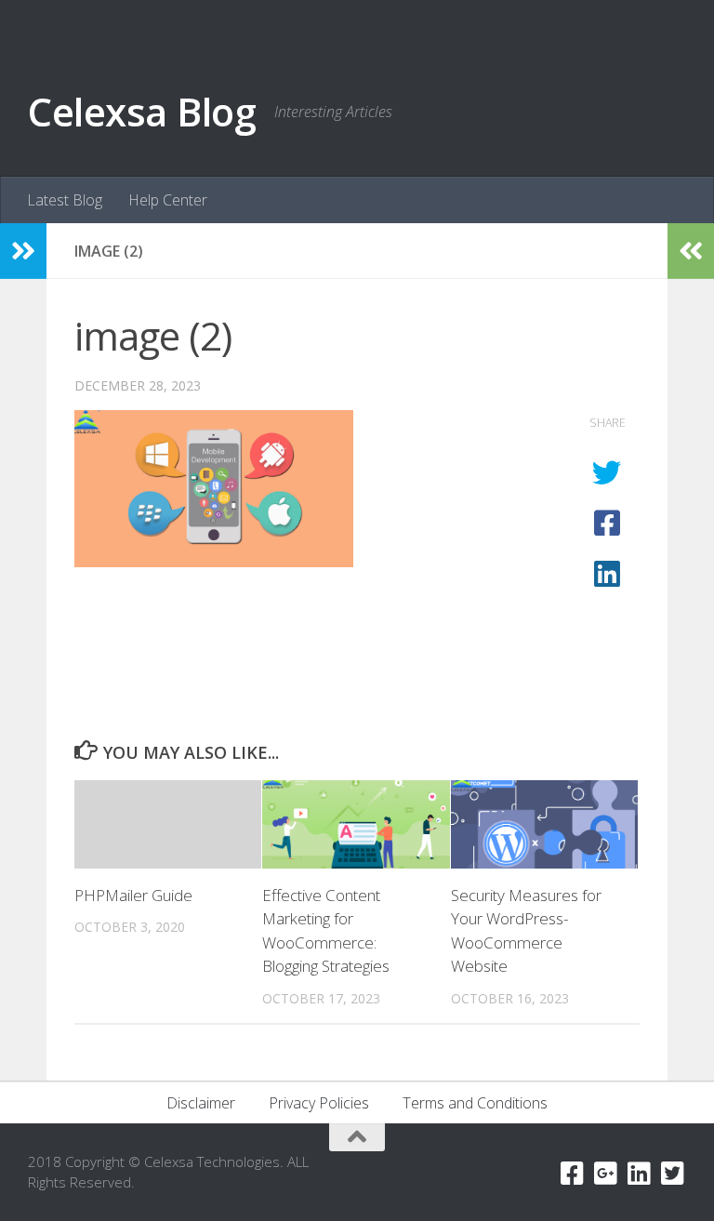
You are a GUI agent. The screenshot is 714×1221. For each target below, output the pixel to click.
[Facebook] (573, 1174)
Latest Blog (64, 200)
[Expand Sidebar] (23, 251)
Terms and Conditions (475, 1103)
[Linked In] (640, 1174)
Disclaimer (200, 1103)
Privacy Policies (319, 1103)
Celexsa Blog (142, 111)
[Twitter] (673, 1174)
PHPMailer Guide (133, 895)
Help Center (167, 200)
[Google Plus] (606, 1174)
